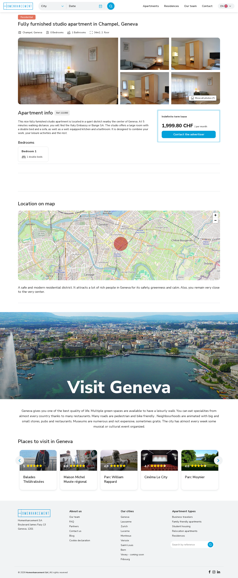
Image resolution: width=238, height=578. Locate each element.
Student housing (181, 526)
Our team (190, 6)
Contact (207, 6)
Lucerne (125, 531)
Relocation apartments (184, 531)
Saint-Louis (127, 545)
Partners (74, 526)
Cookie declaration (79, 540)
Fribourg (125, 559)
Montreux (126, 535)
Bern (123, 550)
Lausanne (126, 521)
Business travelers (182, 517)
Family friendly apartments (187, 521)
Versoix (125, 540)
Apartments (151, 6)
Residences (171, 6)
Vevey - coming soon (132, 554)
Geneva (125, 517)
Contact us (75, 531)
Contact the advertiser (188, 134)
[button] (121, 244)
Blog (71, 535)
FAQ (71, 521)
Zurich (124, 526)
